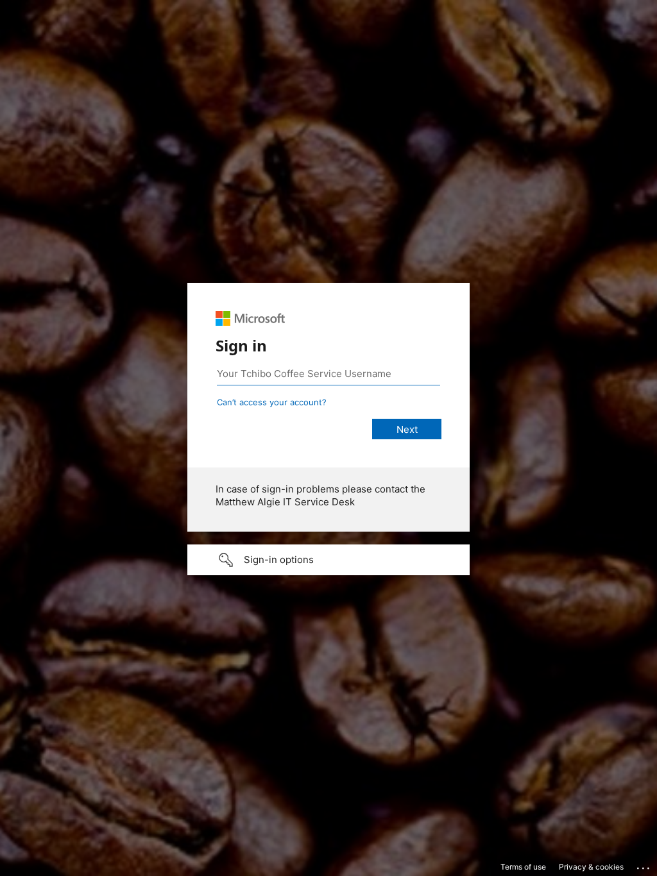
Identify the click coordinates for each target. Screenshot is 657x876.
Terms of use (523, 867)
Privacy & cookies (591, 867)
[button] (328, 559)
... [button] (644, 865)
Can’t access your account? (272, 402)
